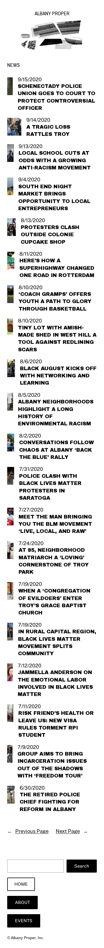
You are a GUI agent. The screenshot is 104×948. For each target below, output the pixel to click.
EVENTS (23, 920)
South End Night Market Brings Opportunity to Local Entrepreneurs (54, 197)
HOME (21, 884)
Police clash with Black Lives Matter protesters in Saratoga (50, 487)
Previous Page (28, 831)
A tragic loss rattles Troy (48, 130)
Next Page (72, 831)
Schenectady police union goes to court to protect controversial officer (56, 97)
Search (81, 866)
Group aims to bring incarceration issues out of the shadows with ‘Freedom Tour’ (52, 765)
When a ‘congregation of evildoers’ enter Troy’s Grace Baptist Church (54, 602)
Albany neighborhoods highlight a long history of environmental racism (55, 412)
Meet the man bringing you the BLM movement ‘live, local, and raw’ (55, 524)
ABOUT (22, 902)
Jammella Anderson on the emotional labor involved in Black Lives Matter (55, 683)
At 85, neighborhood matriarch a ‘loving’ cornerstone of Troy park (54, 561)
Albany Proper (52, 13)
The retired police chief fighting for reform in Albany (50, 802)
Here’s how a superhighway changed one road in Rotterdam (56, 268)
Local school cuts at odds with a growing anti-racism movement (55, 160)
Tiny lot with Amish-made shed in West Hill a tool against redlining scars (57, 338)
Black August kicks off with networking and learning (58, 376)
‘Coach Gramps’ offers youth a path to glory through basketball (55, 301)
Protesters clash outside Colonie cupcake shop (50, 235)
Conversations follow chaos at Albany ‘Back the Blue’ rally (56, 450)
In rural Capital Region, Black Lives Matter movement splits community (57, 642)
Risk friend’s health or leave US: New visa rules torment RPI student (56, 724)
